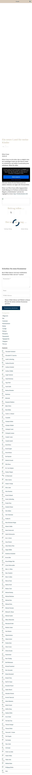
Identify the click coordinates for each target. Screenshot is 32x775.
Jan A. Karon (8, 538)
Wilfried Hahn (8, 763)
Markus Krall (8, 584)
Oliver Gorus (5, 154)
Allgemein (5, 316)
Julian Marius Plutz (9, 545)
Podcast (4, 331)
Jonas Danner (8, 542)
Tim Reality (8, 740)
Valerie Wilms (8, 755)
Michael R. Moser (9, 612)
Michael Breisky (9, 592)
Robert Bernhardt (9, 674)
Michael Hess (8, 600)
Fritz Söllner (8, 511)
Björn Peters (8, 406)
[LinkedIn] (25, 1)
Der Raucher (8, 456)
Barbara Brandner (9, 390)
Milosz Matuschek (9, 619)
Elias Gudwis (8, 479)
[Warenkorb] (26, 6)
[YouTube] (27, 1)
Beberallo (7, 398)
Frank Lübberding (9, 499)
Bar (3, 318)
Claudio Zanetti (9, 441)
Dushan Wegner (9, 472)
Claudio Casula (9, 437)
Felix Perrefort (8, 491)
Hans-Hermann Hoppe (10, 522)
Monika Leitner (9, 627)
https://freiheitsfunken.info (20, 194)
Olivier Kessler (8, 650)
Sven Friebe (8, 716)
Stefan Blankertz (9, 701)
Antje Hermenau (9, 378)
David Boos (8, 444)
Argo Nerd (7, 382)
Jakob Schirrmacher (10, 534)
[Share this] (5, 213)
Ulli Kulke (7, 748)
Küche (4, 326)
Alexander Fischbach (10, 351)
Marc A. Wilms (9, 569)
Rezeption (5, 333)
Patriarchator (8, 654)
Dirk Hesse (8, 464)
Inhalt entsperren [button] (16, 177)
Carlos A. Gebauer (9, 413)
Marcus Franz (8, 580)
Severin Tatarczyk (9, 697)
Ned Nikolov (8, 631)
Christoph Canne (9, 429)
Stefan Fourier (8, 705)
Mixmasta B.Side (9, 623)
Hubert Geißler (8, 526)
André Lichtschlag (9, 359)
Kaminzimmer (6, 323)
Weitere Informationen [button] (16, 179)
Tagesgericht (5, 339)
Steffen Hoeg (8, 709)
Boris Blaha (8, 409)
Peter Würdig (8, 658)
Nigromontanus (9, 635)
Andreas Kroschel (9, 363)
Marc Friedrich (8, 573)
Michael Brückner (9, 596)
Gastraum (5, 321)
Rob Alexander (9, 670)
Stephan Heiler (8, 713)
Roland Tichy (8, 678)
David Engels (8, 448)
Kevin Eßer (8, 557)
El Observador (8, 476)
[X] (30, 1)
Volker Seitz (8, 759)
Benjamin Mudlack (9, 402)
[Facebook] (22, 1)
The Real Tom (8, 720)
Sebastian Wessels (9, 693)
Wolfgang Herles (9, 767)
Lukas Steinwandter (10, 565)
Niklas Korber (8, 639)
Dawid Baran (8, 452)
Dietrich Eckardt (9, 460)
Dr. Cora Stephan (9, 468)
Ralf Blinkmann (9, 662)
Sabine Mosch (8, 689)
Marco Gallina (8, 577)
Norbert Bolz (8, 643)
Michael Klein (8, 604)
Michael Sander (9, 615)
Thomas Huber (8, 728)
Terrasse (4, 344)
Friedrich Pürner (9, 507)
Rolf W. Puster (8, 681)
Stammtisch (5, 336)
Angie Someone (9, 375)
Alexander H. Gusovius (11, 355)
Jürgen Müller (8, 549)
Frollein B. (7, 518)
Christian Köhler (9, 421)
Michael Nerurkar (9, 608)
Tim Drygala (8, 736)
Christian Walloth (9, 425)
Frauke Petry (8, 503)
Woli (6, 771)
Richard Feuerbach (9, 666)
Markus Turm (8, 588)
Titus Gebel (8, 744)
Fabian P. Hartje (9, 483)
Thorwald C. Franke (10, 732)
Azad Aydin (8, 386)
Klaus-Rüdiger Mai (9, 561)
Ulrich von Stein (9, 751)
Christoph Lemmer (9, 433)
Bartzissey (7, 394)
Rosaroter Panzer (9, 685)
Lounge (4, 328)
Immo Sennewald (9, 530)
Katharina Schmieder (10, 553)
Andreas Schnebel (9, 367)
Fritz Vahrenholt (9, 514)
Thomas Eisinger (9, 724)
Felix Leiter (8, 487)
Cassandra (7, 417)
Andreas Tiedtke (9, 371)
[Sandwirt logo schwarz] (4, 5)
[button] (23, 6)
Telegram (4, 341)
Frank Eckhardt (9, 495)
